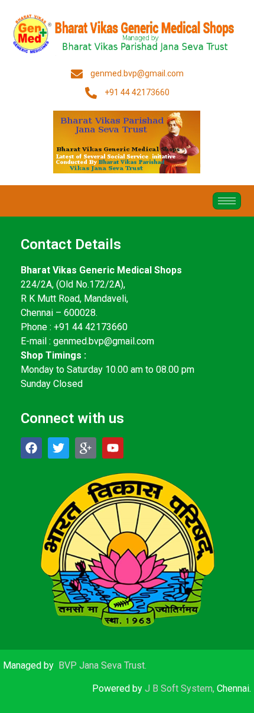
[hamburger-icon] (227, 200)
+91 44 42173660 (91, 327)
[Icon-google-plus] (85, 448)
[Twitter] (58, 448)
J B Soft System (179, 688)
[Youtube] (112, 448)
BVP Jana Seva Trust (101, 665)
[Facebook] (31, 448)
